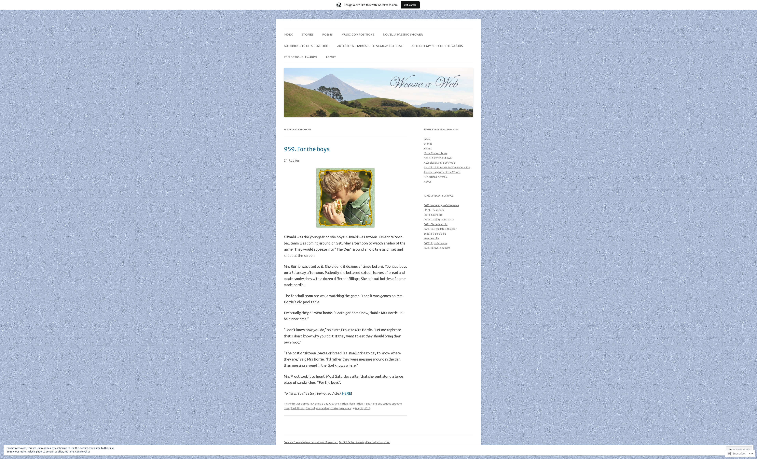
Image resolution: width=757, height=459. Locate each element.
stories (334, 408)
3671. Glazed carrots (435, 224)
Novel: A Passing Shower (403, 34)
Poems (327, 34)
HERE (346, 393)
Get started (410, 4)
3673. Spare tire (433, 214)
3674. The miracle (434, 210)
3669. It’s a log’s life (435, 233)
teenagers (345, 408)
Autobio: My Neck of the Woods (437, 46)
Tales (367, 403)
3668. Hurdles (431, 238)
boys (286, 408)
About (331, 57)
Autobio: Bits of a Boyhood (306, 46)
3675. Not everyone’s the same (441, 205)
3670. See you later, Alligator (440, 229)
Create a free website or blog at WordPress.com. (311, 442)
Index (288, 34)
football (310, 408)
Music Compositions (357, 34)
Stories (307, 34)
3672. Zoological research (439, 219)
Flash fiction (356, 403)
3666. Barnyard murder (437, 247)
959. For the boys (306, 149)
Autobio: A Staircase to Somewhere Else (370, 46)
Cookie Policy (82, 451)
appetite (397, 403)
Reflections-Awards (300, 57)
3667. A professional (435, 243)
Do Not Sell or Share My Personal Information (364, 442)
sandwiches (322, 408)
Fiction (344, 403)
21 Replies (292, 160)
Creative (334, 403)
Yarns (374, 403)
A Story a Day (320, 403)
